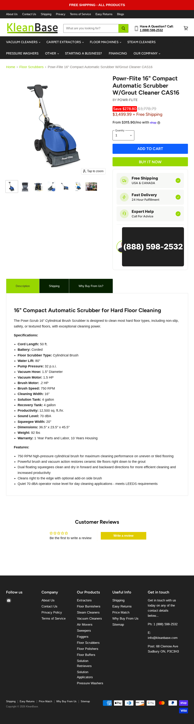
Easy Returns (104, 14)
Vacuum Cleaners (22, 42)
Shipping (46, 14)
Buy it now (150, 162)
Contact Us (29, 14)
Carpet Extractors (64, 42)
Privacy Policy (51, 612)
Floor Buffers (86, 655)
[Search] (123, 28)
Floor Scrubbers (31, 67)
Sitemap (118, 624)
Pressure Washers (22, 53)
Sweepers (84, 630)
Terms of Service (80, 14)
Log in (180, 42)
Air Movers (84, 624)
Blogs (120, 14)
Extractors (84, 600)
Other (51, 53)
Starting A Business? (83, 53)
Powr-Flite (127, 100)
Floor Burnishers (88, 606)
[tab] (22, 286)
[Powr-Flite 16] (12, 186)
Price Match (120, 612)
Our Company (146, 53)
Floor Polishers (87, 649)
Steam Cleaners (141, 42)
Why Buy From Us (125, 618)
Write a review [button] (123, 535)
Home (10, 67)
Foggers (82, 636)
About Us (12, 14)
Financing (118, 53)
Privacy (60, 14)
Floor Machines (104, 42)
